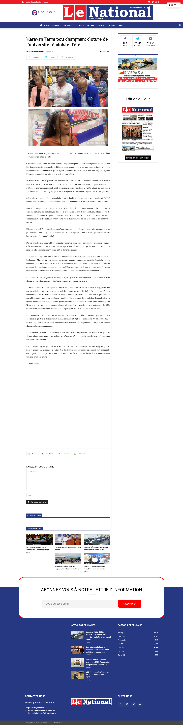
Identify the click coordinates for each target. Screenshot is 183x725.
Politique (29, 544)
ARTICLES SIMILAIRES (34, 529)
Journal (56, 25)
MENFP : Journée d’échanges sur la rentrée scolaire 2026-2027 (98, 674)
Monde (112, 25)
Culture (101, 25)
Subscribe (150, 37)
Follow (138, 37)
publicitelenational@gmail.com (41, 710)
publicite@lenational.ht (38, 708)
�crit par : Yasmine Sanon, (35, 51)
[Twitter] (153, 2)
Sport (122, 25)
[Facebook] (159, 2)
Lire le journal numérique (137, 157)
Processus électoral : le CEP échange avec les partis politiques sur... (38, 549)
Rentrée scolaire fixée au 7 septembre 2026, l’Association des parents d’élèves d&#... (98, 662)
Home (46, 25)
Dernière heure (86, 25)
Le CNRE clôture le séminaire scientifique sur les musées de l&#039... (94, 568)
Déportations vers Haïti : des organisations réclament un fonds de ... (68, 568)
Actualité (69, 25)
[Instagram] (156, 2)
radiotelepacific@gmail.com (44, 713)
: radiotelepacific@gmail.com (36, 2)
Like (125, 37)
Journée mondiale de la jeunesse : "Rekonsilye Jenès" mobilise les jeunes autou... (98, 649)
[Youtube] (150, 2)
